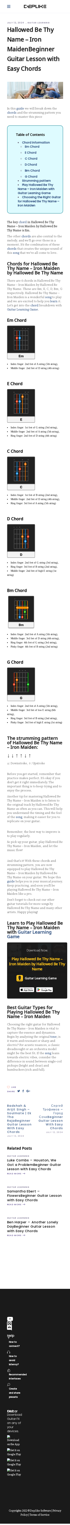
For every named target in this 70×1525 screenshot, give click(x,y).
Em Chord (32, 146)
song (16, 253)
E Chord (30, 152)
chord (23, 222)
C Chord (31, 158)
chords (11, 113)
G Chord (31, 176)
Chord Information (36, 142)
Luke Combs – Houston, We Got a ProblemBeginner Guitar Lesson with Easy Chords (34, 1164)
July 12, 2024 (16, 22)
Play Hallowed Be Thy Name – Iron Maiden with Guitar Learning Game (36, 189)
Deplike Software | (40, 1510)
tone (53, 1037)
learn (53, 301)
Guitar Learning (38, 22)
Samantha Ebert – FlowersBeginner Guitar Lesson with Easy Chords (34, 1195)
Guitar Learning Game (22, 309)
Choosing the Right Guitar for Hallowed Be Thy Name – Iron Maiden (39, 201)
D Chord (31, 164)
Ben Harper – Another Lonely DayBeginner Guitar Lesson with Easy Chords (32, 1226)
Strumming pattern (36, 181)
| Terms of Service (38, 1515)
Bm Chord (32, 170)
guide (20, 108)
